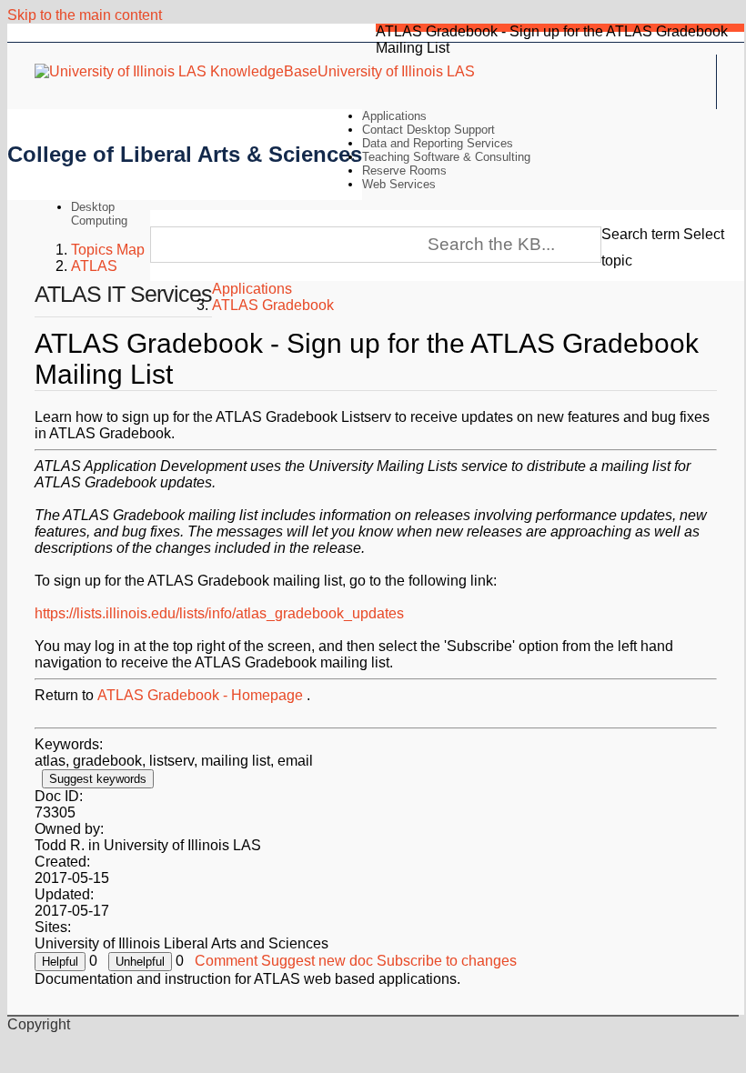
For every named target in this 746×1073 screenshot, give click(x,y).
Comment (226, 960)
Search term (640, 234)
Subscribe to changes (447, 960)
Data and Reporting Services (437, 143)
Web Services (399, 184)
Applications (394, 116)
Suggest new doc (317, 960)
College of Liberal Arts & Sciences (184, 154)
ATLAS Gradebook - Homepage (200, 695)
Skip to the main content (84, 15)
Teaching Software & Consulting (446, 157)
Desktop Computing (99, 213)
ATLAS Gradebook (273, 305)
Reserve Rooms (404, 170)
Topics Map (108, 249)
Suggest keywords (97, 779)
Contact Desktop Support (428, 129)
